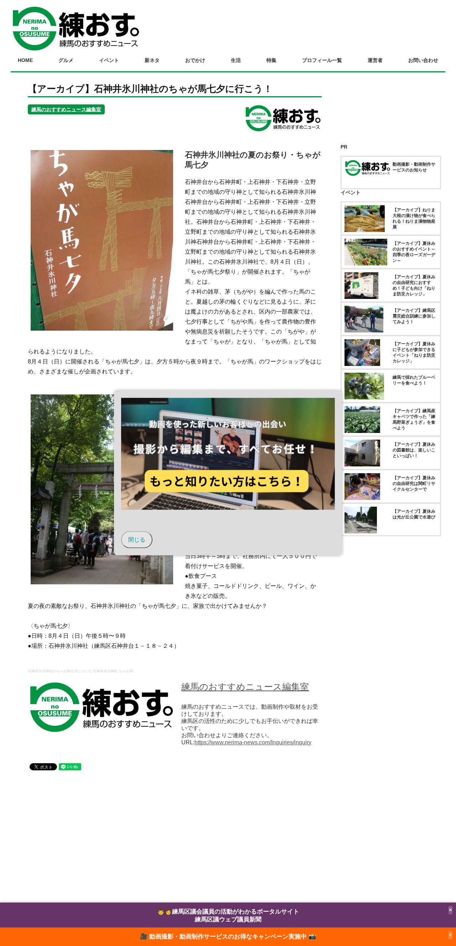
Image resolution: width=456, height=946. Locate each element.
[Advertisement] (175, 836)
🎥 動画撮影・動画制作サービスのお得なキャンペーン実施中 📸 (228, 936)
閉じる (136, 539)
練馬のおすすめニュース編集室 (66, 109)
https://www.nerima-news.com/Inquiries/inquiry (253, 742)
